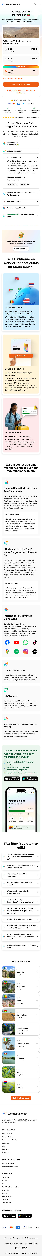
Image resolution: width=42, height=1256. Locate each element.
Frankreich (5, 1190)
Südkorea (5, 1184)
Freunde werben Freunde (10, 1166)
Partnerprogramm (8, 1163)
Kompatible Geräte (8, 1137)
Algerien (5, 1199)
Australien (5, 1177)
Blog (3, 1146)
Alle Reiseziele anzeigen (21, 1098)
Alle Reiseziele (6, 1202)
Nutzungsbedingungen (12, 1238)
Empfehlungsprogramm (29, 1238)
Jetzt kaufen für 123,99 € (21, 84)
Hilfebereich (6, 1143)
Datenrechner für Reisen (10, 1140)
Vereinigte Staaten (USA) (10, 1187)
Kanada (4, 1193)
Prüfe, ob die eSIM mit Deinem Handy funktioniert (21, 91)
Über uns (5, 1149)
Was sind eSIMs (7, 1133)
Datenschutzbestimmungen (13, 1243)
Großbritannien (7, 1196)
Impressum (5, 1152)
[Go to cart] (35, 4)
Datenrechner (19, 249)
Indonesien (5, 1180)
